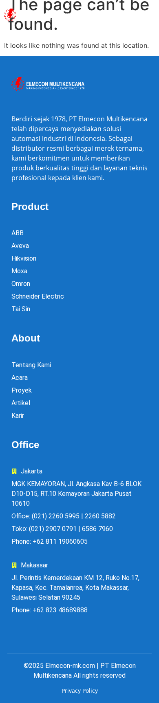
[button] (132, 15)
